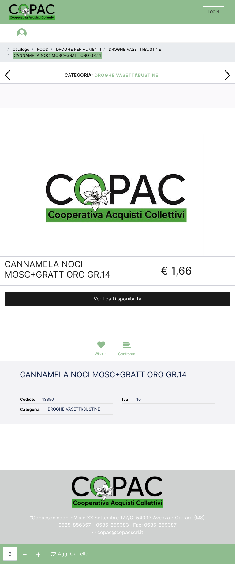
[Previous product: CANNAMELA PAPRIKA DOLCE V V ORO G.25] (7, 75)
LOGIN (213, 12)
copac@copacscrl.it (120, 532)
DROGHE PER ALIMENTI (78, 49)
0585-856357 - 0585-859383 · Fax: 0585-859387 (117, 525)
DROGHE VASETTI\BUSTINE (135, 49)
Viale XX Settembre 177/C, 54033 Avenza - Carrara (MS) (139, 517)
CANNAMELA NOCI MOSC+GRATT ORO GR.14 (57, 55)
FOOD (42, 49)
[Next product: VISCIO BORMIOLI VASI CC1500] (227, 75)
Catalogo (21, 49)
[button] (117, 195)
